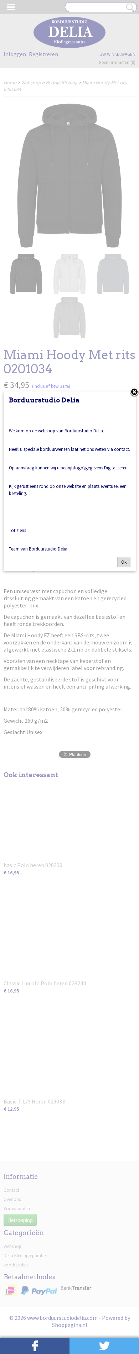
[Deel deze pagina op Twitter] (104, 1346)
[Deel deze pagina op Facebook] (35, 1346)
